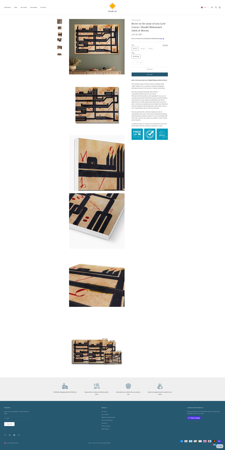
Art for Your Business (107, 420)
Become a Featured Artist (108, 417)
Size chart (165, 45)
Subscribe (9, 424)
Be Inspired (33, 7)
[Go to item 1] (59, 21)
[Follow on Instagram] (10, 435)
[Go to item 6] (59, 53)
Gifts (15, 7)
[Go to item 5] (59, 46)
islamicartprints (136, 20)
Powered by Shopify (105, 443)
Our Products (105, 414)
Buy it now (150, 74)
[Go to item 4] (59, 40)
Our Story (43, 7)
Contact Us (104, 423)
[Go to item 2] (59, 27)
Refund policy (105, 429)
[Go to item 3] (59, 34)
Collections (7, 7)
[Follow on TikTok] (19, 435)
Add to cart (150, 69)
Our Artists (24, 7)
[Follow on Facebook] (5, 435)
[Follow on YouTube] (14, 435)
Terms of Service (106, 426)
